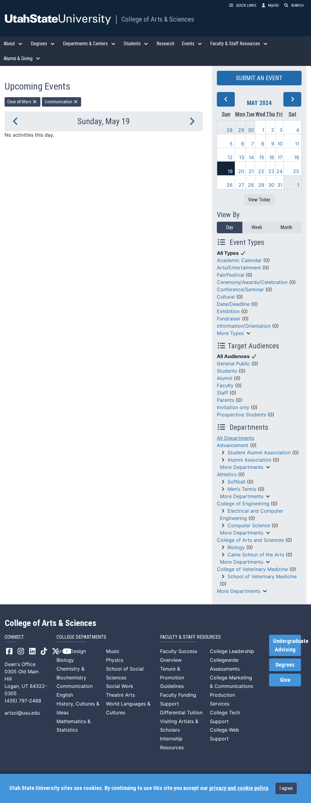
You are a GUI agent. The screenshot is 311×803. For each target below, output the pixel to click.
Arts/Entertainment (239, 268)
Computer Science (248, 525)
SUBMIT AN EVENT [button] (259, 78)
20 (241, 171)
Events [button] (188, 43)
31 (279, 185)
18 (296, 157)
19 (230, 171)
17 (280, 157)
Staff (222, 393)
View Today (259, 200)
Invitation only (233, 407)
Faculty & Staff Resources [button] (235, 43)
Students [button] (132, 43)
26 (230, 185)
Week (256, 227)
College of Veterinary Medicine (252, 569)
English (64, 695)
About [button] (9, 43)
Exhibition (228, 311)
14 (251, 157)
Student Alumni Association (259, 452)
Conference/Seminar (240, 289)
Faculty (225, 385)
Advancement (232, 445)
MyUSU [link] (273, 5)
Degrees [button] (39, 43)
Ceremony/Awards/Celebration (252, 282)
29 (241, 130)
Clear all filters (19, 101)
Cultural (226, 297)
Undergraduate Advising (287, 645)
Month (286, 227)
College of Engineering (243, 504)
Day (229, 227)
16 (271, 157)
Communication (59, 101)
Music (112, 651)
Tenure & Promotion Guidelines (172, 677)
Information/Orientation (244, 326)
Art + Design (71, 651)
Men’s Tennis (241, 489)
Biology (236, 547)
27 (241, 185)
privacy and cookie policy (238, 788)
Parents (225, 400)
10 (279, 144)
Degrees (285, 664)
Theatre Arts (120, 695)
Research (165, 43)
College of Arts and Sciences (250, 540)
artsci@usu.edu (22, 713)
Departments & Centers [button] (85, 43)
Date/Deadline (233, 304)
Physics (114, 660)
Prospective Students (241, 415)
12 (230, 157)
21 (251, 171)
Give (285, 680)
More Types (230, 333)
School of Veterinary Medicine (262, 576)
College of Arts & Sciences (157, 19)
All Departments (235, 438)
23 (271, 171)
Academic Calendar (239, 260)
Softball (236, 482)
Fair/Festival (230, 275)
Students (227, 371)
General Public (233, 363)
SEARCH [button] (297, 5)
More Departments (241, 467)
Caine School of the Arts (255, 555)
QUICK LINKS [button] (246, 5)
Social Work (119, 686)
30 (251, 130)
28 (230, 130)
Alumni (224, 378)
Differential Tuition (181, 712)
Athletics (227, 474)
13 (241, 157)
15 (261, 157)
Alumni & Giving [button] (18, 58)
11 (297, 144)
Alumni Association (249, 460)
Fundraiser (229, 319)
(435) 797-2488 (23, 701)
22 (261, 171)
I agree (286, 788)
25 (296, 171)
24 (279, 171)
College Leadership (232, 651)
